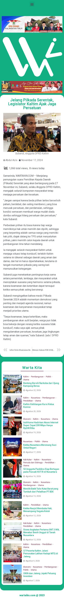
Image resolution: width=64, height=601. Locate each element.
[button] (32, 4)
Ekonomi (27, 419)
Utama (26, 380)
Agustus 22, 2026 (33, 390)
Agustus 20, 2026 (33, 411)
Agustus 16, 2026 (33, 476)
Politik (48, 377)
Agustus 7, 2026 (33, 580)
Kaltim (26, 377)
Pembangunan (37, 377)
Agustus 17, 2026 (33, 452)
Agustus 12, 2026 (33, 515)
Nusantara (36, 398)
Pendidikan (28, 401)
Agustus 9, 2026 (33, 561)
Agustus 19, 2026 (33, 432)
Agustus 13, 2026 (33, 496)
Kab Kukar (27, 460)
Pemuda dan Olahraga (33, 463)
